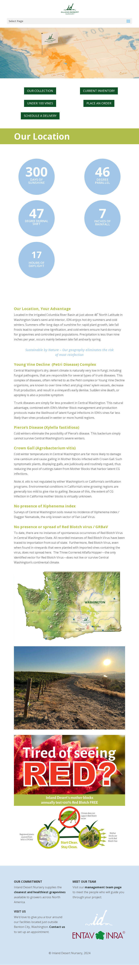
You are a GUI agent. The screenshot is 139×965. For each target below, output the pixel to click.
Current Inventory (99, 91)
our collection (40, 91)
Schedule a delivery (40, 116)
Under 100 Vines (40, 103)
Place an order (99, 103)
